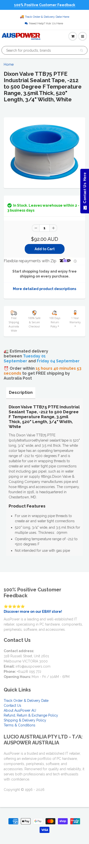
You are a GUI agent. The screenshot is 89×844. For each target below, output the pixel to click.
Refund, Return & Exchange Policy (31, 715)
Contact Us (12, 705)
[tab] (20, 392)
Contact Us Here (84, 189)
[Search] (81, 50)
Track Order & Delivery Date (26, 701)
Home (9, 64)
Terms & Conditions (19, 725)
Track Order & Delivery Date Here (47, 16)
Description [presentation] (21, 392)
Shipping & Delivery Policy (25, 720)
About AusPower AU (20, 710)
